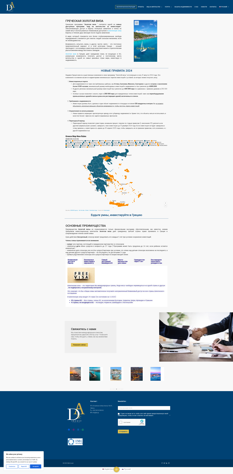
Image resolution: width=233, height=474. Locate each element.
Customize (12, 466)
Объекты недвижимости (183, 7)
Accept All (36, 466)
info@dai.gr (95, 412)
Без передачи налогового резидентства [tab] (156, 261)
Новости (204, 7)
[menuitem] (111, 469)
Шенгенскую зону (114, 31)
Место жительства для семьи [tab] (123, 261)
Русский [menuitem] (127, 469)
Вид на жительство (153, 7)
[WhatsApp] (82, 430)
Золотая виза (71, 54)
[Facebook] (68, 430)
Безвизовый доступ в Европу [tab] (72, 261)
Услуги (167, 7)
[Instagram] (73, 430)
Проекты (141, 7)
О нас (196, 7)
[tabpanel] (116, 286)
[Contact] (116, 469)
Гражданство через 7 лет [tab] (139, 260)
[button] (79, 345)
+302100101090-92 (98, 410)
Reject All (24, 466)
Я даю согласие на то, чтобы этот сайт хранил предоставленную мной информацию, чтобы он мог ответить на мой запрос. (143, 414)
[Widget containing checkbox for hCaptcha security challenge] (131, 422)
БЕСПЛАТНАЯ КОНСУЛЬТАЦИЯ (126, 7)
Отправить (123, 431)
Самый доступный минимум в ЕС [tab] (107, 261)
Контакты (213, 7)
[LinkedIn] (77, 430)
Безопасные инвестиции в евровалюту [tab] (89, 261)
